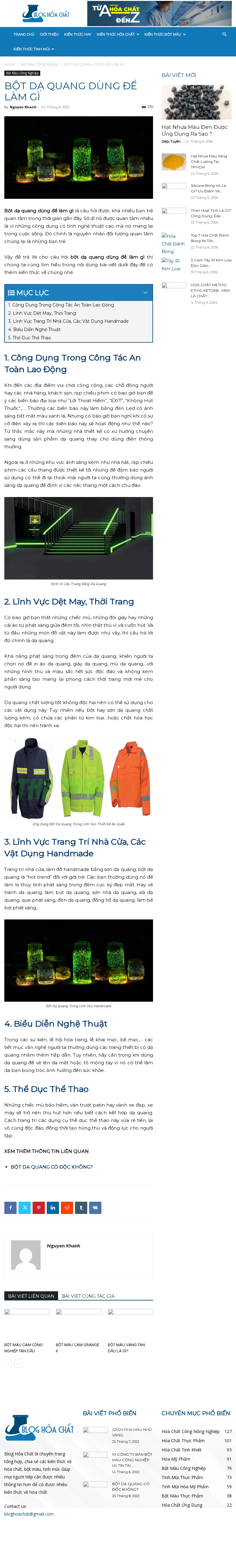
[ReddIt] (67, 1208)
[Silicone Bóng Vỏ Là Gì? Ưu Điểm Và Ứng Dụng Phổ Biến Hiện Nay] (174, 191)
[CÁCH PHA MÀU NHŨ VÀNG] (95, 1435)
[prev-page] (8, 1363)
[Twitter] (24, 1208)
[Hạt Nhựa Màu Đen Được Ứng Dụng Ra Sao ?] (197, 102)
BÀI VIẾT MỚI (179, 75)
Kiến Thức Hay (77, 34)
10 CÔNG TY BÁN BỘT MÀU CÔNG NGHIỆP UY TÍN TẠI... (132, 1460)
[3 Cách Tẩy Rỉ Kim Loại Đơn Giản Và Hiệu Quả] (174, 266)
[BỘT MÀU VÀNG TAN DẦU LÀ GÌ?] (130, 1324)
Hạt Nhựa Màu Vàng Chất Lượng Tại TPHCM (209, 161)
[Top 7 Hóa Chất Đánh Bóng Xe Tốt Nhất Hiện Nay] (174, 244)
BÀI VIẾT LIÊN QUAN (31, 1296)
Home (9, 64)
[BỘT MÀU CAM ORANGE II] (78, 1324)
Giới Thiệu (49, 34)
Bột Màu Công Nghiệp (40, 64)
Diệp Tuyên (171, 141)
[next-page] (18, 1363)
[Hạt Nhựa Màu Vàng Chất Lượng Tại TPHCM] (174, 162)
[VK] (95, 1208)
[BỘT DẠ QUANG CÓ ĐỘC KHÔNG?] (95, 1489)
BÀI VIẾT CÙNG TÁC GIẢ (88, 1296)
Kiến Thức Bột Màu (162, 34)
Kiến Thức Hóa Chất (116, 34)
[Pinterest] (39, 1208)
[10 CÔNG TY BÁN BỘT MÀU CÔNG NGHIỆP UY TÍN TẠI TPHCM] (95, 1460)
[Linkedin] (53, 1208)
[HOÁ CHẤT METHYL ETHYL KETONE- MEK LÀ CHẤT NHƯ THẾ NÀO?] (174, 290)
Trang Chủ (24, 34)
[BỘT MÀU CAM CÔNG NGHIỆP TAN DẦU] (26, 1324)
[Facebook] (10, 1208)
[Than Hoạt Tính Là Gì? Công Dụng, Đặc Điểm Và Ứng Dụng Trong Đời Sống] (174, 216)
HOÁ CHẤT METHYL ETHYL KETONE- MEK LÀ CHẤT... (210, 290)
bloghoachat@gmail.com (29, 1514)
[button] (224, 34)
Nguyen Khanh (23, 107)
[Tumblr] (81, 1208)
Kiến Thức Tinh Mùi (32, 49)
